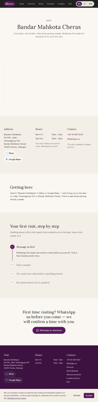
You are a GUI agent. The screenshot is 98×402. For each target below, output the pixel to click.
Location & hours (73, 378)
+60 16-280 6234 (75, 134)
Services (31, 4)
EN (79, 4)
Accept (89, 395)
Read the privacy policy (16, 398)
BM (90, 4)
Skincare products (74, 375)
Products (50, 4)
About (41, 4)
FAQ (70, 4)
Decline (77, 395)
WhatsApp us (73, 139)
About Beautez (72, 371)
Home (21, 4)
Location (61, 4)
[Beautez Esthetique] (9, 3)
